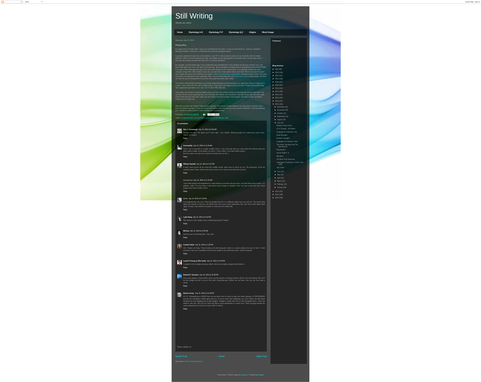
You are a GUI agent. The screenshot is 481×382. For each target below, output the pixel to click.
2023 (277, 72)
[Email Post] (204, 114)
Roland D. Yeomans (191, 275)
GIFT (217, 56)
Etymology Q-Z (236, 32)
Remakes (279, 156)
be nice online (200, 118)
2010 (277, 198)
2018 (277, 88)
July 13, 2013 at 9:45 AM (207, 129)
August (280, 119)
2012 (277, 191)
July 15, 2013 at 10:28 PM (208, 275)
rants (226, 118)
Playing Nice (281, 150)
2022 (277, 76)
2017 (277, 91)
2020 (277, 82)
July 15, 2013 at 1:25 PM (204, 245)
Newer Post (181, 356)
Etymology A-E (196, 32)
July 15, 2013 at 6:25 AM (199, 231)
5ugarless (244, 375)
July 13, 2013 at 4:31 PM (205, 164)
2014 (277, 101)
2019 (277, 85)
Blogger (261, 375)
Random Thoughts (283, 138)
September (281, 116)
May (279, 175)
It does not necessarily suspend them (226, 74)
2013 (277, 104)
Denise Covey (188, 293)
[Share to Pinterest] (218, 114)
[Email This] (208, 114)
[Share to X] (213, 114)
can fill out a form (240, 76)
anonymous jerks (187, 118)
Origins (252, 32)
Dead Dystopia (281, 135)
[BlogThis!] (211, 114)
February (280, 184)
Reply (185, 138)
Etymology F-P (216, 32)
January (280, 187)
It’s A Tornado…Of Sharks (285, 129)
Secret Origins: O (282, 153)
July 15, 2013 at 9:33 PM (216, 261)
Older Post (261, 356)
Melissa (186, 231)
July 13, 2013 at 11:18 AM (202, 145)
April (279, 178)
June (279, 171)
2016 (277, 95)
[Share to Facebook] (215, 114)
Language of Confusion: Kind (286, 141)
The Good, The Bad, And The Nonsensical (287, 145)
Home (180, 32)
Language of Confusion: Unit (286, 132)
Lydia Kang (187, 217)
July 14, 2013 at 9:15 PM (202, 217)
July (279, 123)
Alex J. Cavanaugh (190, 129)
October (280, 113)
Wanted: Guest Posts (284, 125)
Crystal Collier (188, 245)
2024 (277, 69)
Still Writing (194, 16)
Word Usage (268, 32)
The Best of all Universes (285, 159)
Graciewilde (187, 145)
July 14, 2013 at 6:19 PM (198, 198)
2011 (277, 194)
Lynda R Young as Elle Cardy (194, 261)
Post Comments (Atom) (194, 361)
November (281, 110)
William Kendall (189, 164)
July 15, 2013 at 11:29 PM (204, 293)
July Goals (280, 167)
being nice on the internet (215, 118)
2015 (277, 98)
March (279, 181)
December (281, 107)
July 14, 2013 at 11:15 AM (202, 180)
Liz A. (185, 198)
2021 (277, 79)
